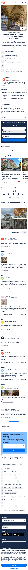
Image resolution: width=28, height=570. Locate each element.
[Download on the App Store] (18, 535)
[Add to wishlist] (19, 159)
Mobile (3, 531)
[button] (14, 38)
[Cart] (18, 3)
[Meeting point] (25, 146)
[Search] (11, 2)
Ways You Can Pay (6, 548)
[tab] (9, 464)
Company (4, 542)
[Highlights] (25, 89)
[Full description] (25, 104)
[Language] (22, 2)
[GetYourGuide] (3, 3)
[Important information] (25, 150)
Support (4, 539)
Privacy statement (14, 458)
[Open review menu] (25, 239)
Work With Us (5, 546)
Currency (4, 524)
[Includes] (25, 117)
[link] (11, 171)
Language (4, 517)
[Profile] (25, 3)
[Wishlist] (14, 3)
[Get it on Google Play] (7, 535)
